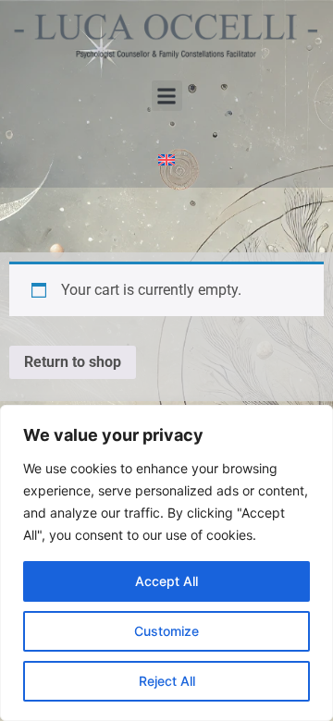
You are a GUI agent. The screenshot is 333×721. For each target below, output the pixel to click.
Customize (166, 631)
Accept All (166, 581)
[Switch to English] (166, 158)
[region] (166, 563)
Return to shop (72, 362)
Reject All (167, 681)
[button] (167, 95)
